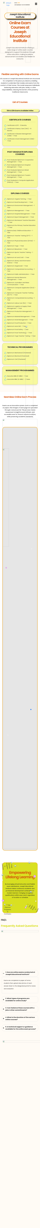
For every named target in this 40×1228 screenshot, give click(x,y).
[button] (36, 4)
